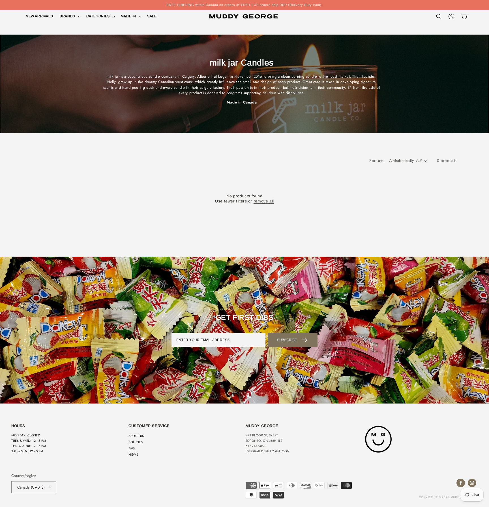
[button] (69, 16)
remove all (264, 201)
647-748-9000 (256, 445)
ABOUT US (136, 436)
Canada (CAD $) (31, 487)
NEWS (133, 454)
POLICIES (135, 442)
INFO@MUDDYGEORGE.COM (268, 451)
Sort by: (376, 160)
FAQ (131, 448)
